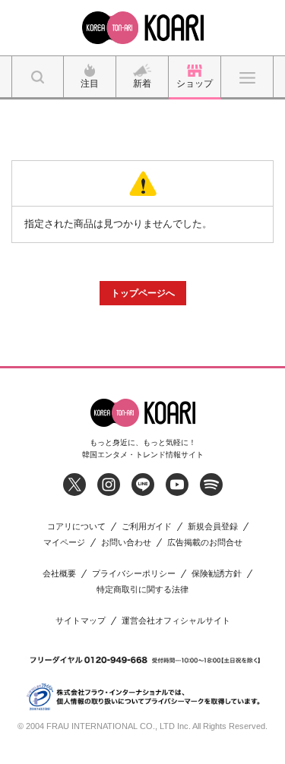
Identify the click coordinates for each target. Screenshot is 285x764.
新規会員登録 (213, 526)
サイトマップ (80, 621)
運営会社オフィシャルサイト (176, 621)
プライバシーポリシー (134, 574)
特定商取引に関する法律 (142, 590)
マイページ (64, 542)
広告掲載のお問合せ (204, 542)
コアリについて (76, 526)
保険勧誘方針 (217, 574)
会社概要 (59, 574)
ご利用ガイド (147, 526)
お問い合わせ (126, 542)
